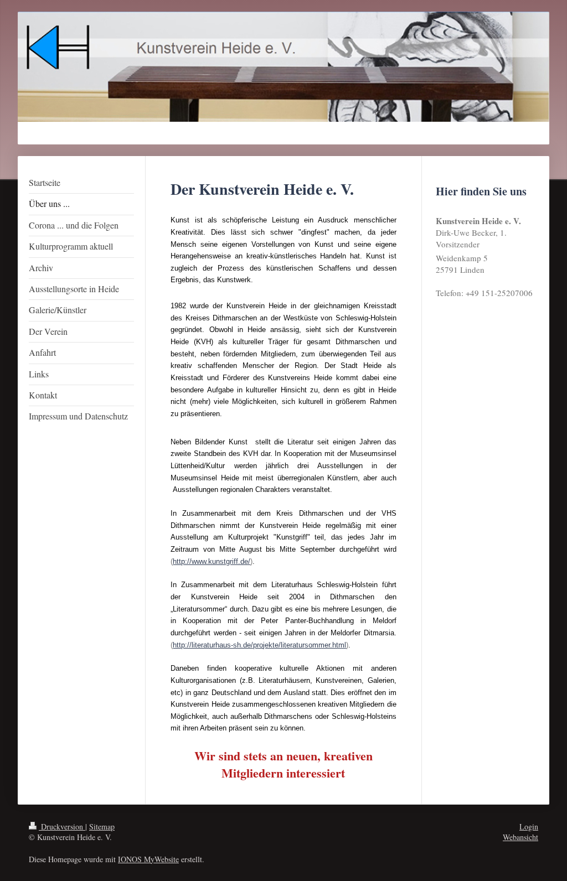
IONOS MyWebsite (148, 859)
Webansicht (520, 837)
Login (528, 826)
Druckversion (62, 826)
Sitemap (102, 826)
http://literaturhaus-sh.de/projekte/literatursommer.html (259, 645)
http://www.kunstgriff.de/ (211, 561)
